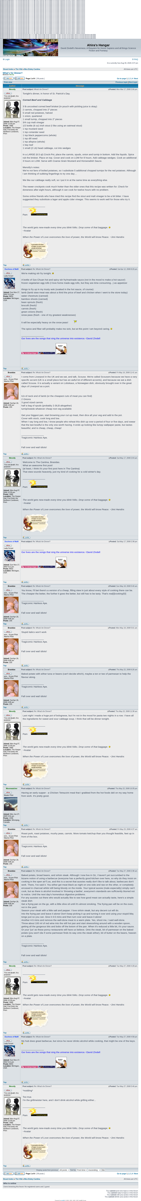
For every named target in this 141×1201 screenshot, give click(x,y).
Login (7, 59)
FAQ (136, 59)
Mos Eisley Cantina (32, 69)
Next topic (133, 82)
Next (136, 78)
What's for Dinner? (12, 73)
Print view (8, 82)
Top (4, 265)
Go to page (121, 78)
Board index (8, 69)
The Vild (18, 69)
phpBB (63, 1200)
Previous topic (122, 82)
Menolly (11, 74)
